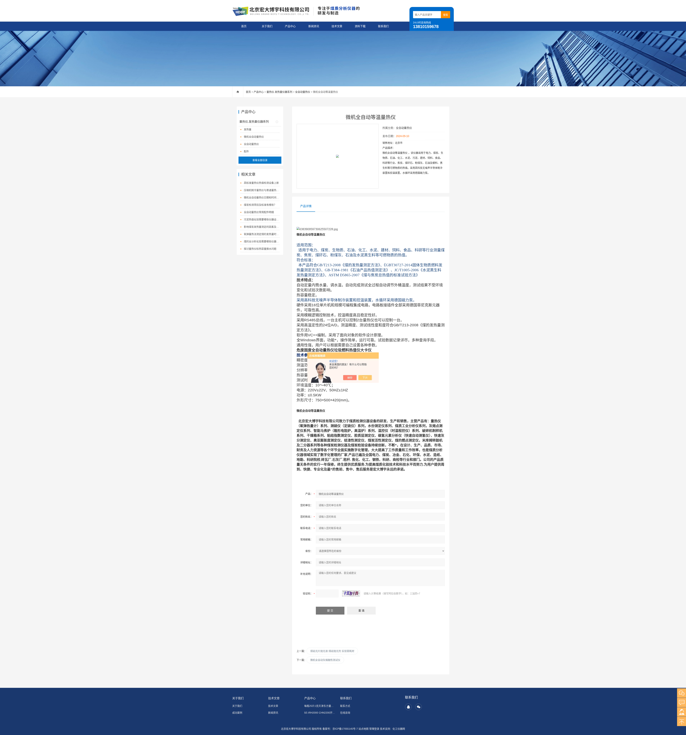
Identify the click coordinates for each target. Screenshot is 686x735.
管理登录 (374, 728)
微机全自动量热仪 (254, 136)
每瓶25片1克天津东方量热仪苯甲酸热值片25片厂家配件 (320, 705)
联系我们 (383, 26)
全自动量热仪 (302, 91)
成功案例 (237, 712)
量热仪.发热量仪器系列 (279, 91)
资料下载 (360, 26)
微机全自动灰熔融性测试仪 (325, 660)
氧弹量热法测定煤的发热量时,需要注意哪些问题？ (261, 234)
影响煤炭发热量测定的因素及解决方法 (261, 226)
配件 (246, 151)
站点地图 (364, 728)
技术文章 (337, 26)
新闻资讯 (313, 26)
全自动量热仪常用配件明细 (259, 212)
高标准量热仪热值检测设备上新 (261, 182)
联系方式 (345, 705)
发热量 (247, 129)
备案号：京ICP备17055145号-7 (340, 728)
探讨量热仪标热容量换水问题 (260, 248)
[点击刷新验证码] (351, 593)
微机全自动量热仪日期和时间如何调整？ (261, 197)
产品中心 (290, 26)
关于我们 (267, 26)
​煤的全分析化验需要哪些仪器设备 (261, 241)
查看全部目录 (259, 160)
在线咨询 (345, 712)
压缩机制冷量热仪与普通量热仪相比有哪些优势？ (261, 190)
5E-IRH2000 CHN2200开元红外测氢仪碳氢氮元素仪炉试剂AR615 (320, 712)
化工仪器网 (398, 728)
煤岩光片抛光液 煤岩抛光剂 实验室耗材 (332, 651)
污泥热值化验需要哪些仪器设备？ (261, 219)
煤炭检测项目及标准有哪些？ (260, 204)
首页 (244, 26)
